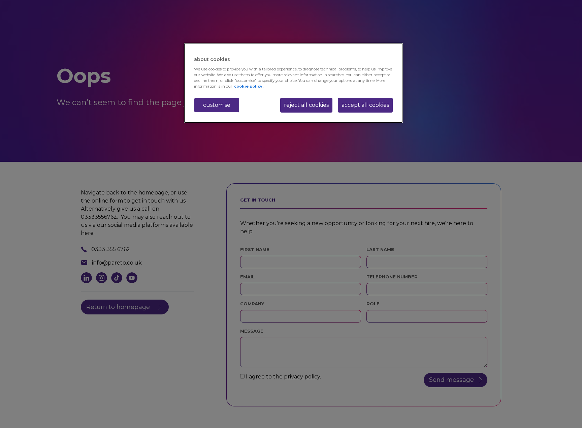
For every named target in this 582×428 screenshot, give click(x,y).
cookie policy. (248, 86)
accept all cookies (365, 105)
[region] (293, 83)
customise (216, 105)
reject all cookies (306, 105)
